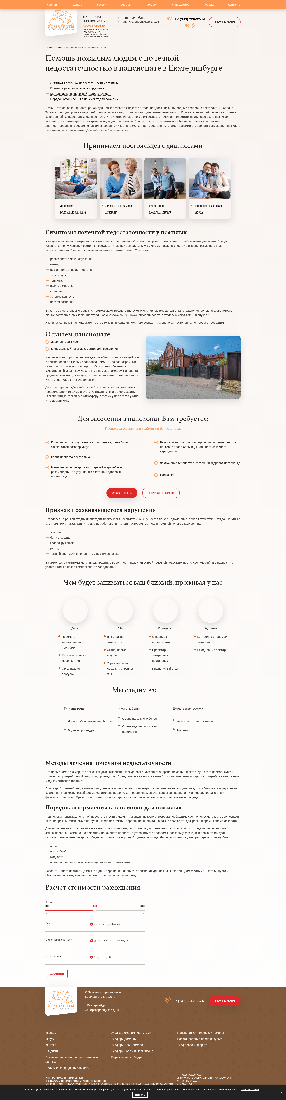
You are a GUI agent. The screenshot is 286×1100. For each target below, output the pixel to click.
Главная (51, 4)
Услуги (101, 4)
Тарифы (77, 4)
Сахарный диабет (160, 212)
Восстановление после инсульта (200, 1039)
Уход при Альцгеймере (127, 1045)
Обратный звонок (224, 22)
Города (209, 4)
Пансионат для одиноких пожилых (201, 1032)
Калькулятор (180, 4)
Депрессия (66, 205)
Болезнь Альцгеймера (118, 205)
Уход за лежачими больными (131, 1032)
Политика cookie (250, 1089)
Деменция (111, 212)
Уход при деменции (124, 1039)
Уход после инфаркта (192, 1045)
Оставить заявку (122, 492)
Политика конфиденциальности (67, 1068)
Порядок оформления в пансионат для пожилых (84, 99)
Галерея (151, 4)
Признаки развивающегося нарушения (77, 88)
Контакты (234, 4)
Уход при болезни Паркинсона (132, 1051)
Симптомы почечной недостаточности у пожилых (84, 83)
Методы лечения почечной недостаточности (80, 93)
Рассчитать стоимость (160, 492)
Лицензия (52, 1051)
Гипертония (156, 205)
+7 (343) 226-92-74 (190, 19)
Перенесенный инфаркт (209, 205)
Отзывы (125, 4)
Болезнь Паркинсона (73, 212)
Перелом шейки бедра (126, 1057)
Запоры (198, 212)
